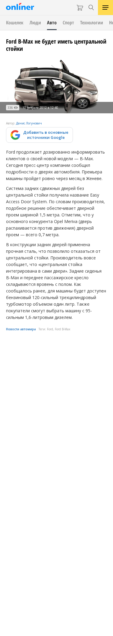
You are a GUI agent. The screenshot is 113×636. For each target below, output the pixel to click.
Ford (50, 329)
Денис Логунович (29, 123)
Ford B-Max (62, 329)
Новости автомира (21, 329)
